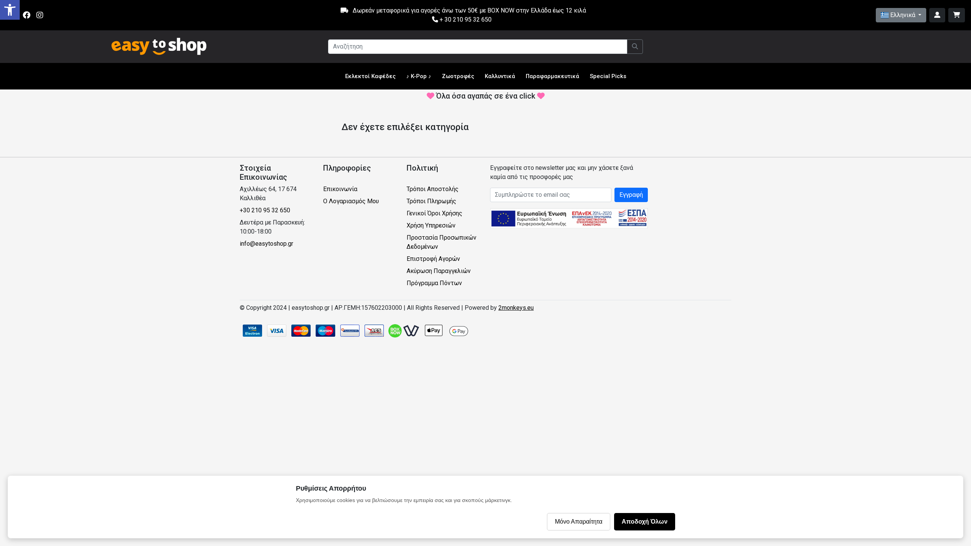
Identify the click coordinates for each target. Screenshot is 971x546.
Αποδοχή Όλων (645, 521)
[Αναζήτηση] (635, 46)
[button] (10, 10)
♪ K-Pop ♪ (418, 76)
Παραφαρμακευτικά (552, 76)
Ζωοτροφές (458, 76)
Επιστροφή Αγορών (433, 258)
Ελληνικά (903, 15)
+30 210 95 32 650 (265, 210)
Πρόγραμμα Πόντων (434, 283)
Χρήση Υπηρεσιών (431, 225)
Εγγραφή (631, 194)
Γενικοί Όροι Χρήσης (434, 213)
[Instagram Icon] (39, 15)
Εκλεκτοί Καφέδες (370, 76)
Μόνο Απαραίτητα (578, 521)
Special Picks (608, 76)
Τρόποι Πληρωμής (431, 201)
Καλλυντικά (500, 76)
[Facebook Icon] (26, 15)
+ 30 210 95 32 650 (465, 19)
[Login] (937, 15)
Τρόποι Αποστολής (433, 189)
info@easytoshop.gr (266, 243)
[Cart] (956, 15)
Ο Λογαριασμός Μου (351, 201)
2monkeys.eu (516, 307)
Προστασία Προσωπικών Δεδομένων (441, 242)
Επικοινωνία (340, 189)
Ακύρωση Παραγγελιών (439, 271)
